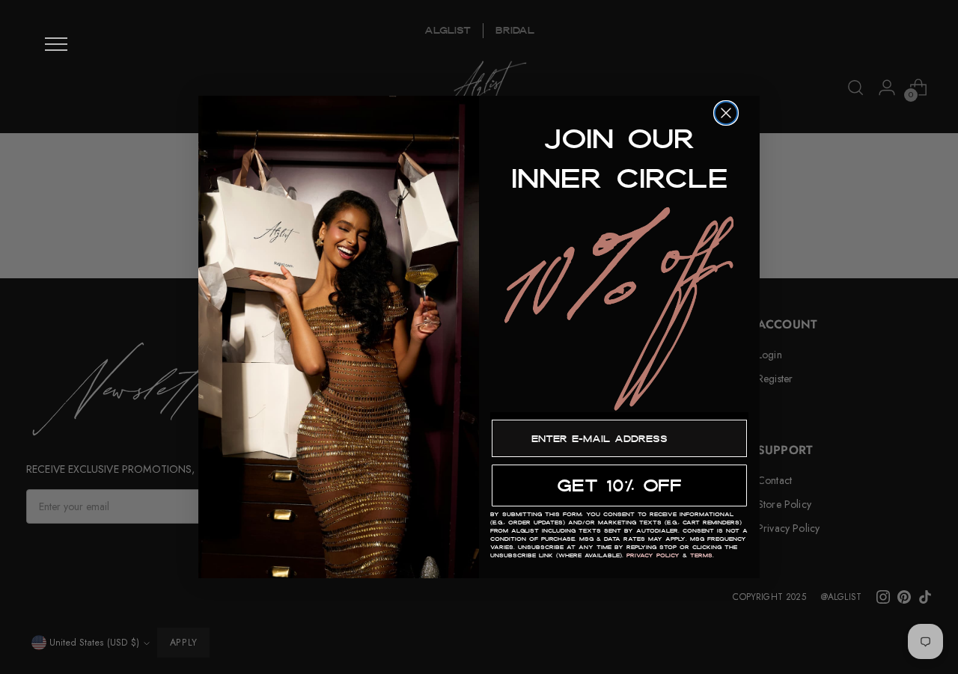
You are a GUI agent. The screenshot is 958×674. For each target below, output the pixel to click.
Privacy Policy (653, 555)
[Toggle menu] (56, 44)
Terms (701, 555)
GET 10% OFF (619, 485)
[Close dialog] (726, 113)
